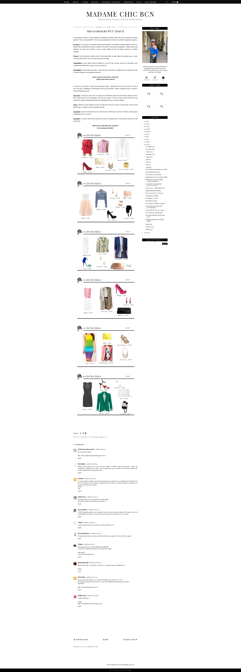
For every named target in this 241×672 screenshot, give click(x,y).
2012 (145, 144)
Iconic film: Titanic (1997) (152, 172)
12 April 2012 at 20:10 (92, 497)
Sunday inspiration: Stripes (153, 190)
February (148, 227)
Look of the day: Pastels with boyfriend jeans (153, 207)
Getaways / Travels (111, 2)
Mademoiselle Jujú (83, 563)
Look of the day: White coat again (155, 203)
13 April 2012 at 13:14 (95, 533)
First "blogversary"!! (151, 201)
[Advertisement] (107, 631)
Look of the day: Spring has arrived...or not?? (153, 184)
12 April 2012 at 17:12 (100, 449)
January (148, 229)
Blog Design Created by (120, 670)
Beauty (95, 2)
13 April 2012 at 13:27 (88, 544)
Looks (85, 2)
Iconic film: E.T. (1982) (151, 198)
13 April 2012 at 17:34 (91, 577)
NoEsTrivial (81, 577)
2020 (145, 126)
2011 (145, 233)
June (147, 162)
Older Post (129, 640)
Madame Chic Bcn (120, 13)
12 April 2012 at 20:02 (90, 478)
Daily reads (150, 2)
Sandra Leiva (81, 497)
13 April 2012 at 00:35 (89, 522)
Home (66, 2)
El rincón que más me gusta (86, 449)
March (148, 224)
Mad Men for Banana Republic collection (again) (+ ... (154, 180)
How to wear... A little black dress (155, 188)
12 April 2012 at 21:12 (93, 510)
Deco (139, 2)
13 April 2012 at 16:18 (95, 563)
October (148, 152)
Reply (79, 458)
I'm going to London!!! (151, 196)
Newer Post (81, 640)
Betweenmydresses (83, 533)
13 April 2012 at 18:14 (92, 595)
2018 (145, 131)
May (147, 165)
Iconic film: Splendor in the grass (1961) (155, 216)
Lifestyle (128, 2)
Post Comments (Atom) (90, 646)
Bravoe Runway (82, 510)
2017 (145, 134)
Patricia (80, 522)
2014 (145, 139)
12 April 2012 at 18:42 (91, 464)
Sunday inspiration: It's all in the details (154, 220)
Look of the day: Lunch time (153, 174)
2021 (145, 124)
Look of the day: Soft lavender (154, 213)
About (76, 2)
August (148, 157)
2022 (145, 121)
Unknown (81, 478)
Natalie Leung (82, 595)
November (149, 149)
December (149, 147)
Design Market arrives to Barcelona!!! (156, 177)
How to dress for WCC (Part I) (154, 193)
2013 (145, 142)
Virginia (80, 544)
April (147, 167)
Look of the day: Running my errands (156, 169)
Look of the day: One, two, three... (155, 210)
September (149, 154)
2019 (145, 129)
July (147, 159)
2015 (145, 137)
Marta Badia (81, 464)
